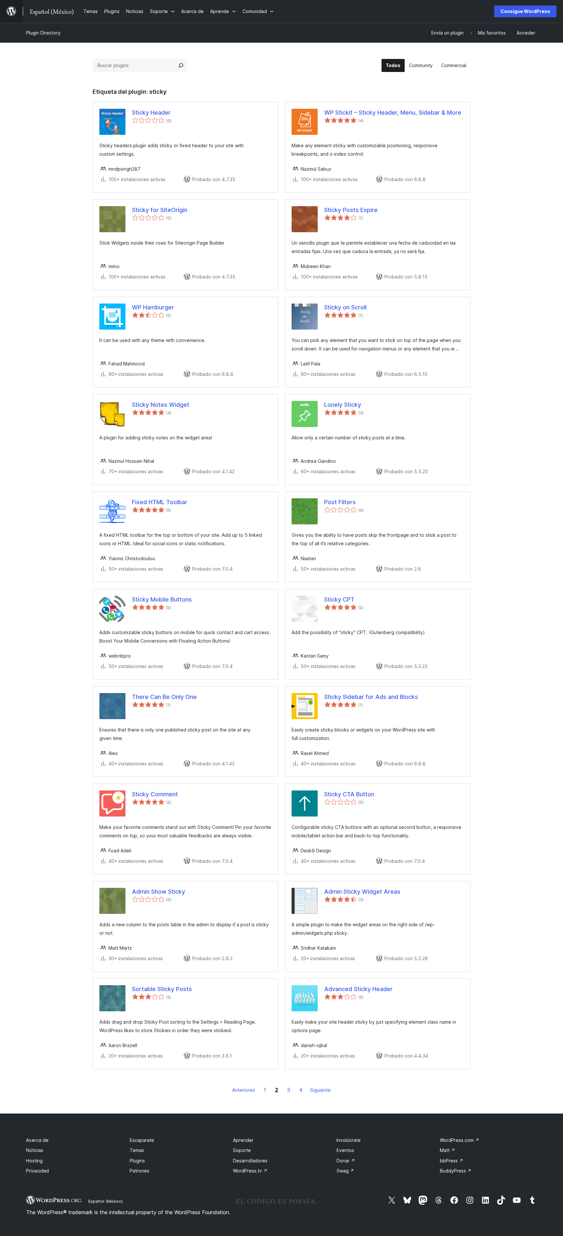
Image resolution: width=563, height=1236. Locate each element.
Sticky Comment (155, 794)
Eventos (345, 1150)
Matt (447, 1150)
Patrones (139, 1170)
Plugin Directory (43, 33)
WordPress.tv (250, 1170)
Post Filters (340, 502)
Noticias (34, 1150)
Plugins (137, 1160)
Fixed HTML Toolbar (159, 502)
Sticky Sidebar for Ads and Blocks (371, 696)
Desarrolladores (250, 1160)
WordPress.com (459, 1140)
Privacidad (37, 1170)
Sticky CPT (339, 599)
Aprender (243, 1140)
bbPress (451, 1160)
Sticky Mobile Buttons (162, 599)
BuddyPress (455, 1170)
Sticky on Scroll (345, 307)
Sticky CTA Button (349, 794)
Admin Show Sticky (158, 891)
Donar (346, 1160)
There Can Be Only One (164, 696)
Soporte (242, 1150)
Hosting (34, 1160)
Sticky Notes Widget (160, 404)
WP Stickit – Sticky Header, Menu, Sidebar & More (392, 112)
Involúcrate (349, 1140)
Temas (137, 1150)
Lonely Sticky (342, 404)
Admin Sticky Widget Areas (362, 891)
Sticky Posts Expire (351, 209)
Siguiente (320, 1090)
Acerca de (37, 1140)
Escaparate (142, 1140)
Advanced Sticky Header (358, 989)
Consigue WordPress (525, 11)
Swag (345, 1170)
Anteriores (243, 1090)
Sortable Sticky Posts (162, 989)
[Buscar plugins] (180, 65)
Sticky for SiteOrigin (159, 209)
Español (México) (105, 1201)
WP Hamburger (153, 307)
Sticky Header (151, 112)
